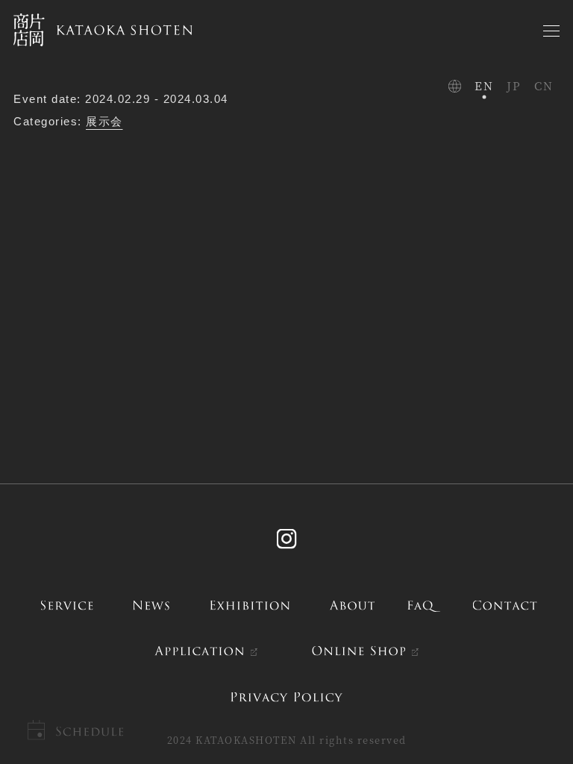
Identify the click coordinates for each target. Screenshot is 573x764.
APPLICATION (199, 651)
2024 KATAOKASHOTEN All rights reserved (287, 740)
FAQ (423, 605)
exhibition (250, 605)
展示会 (104, 121)
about (352, 605)
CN (543, 85)
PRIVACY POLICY (286, 696)
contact (505, 605)
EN (484, 85)
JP (514, 85)
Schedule (89, 731)
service (66, 605)
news (151, 605)
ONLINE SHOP (359, 651)
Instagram (286, 538)
